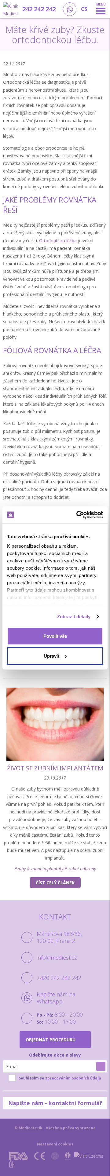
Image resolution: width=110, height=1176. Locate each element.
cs (84, 9)
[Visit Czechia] (89, 1156)
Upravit (51, 656)
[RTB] (51, 1164)
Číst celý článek (55, 883)
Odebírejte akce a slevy (55, 1055)
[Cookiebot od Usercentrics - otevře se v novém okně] (77, 515)
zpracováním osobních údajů (73, 1078)
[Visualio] (68, 1164)
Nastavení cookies (55, 1144)
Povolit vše (55, 635)
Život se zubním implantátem (55, 768)
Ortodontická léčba (58, 240)
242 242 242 (39, 9)
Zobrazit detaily (74, 616)
